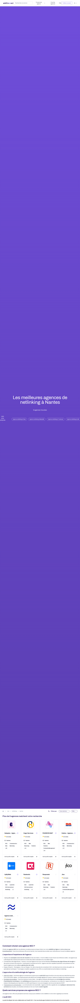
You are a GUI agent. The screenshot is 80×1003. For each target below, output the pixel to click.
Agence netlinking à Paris (19, 419)
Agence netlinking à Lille (73, 419)
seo (8, 811)
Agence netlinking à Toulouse (55, 419)
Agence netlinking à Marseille (37, 419)
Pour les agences (53, 3)
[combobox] (23, 3)
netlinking (14, 811)
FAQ (60, 3)
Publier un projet (67, 3)
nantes (21, 811)
